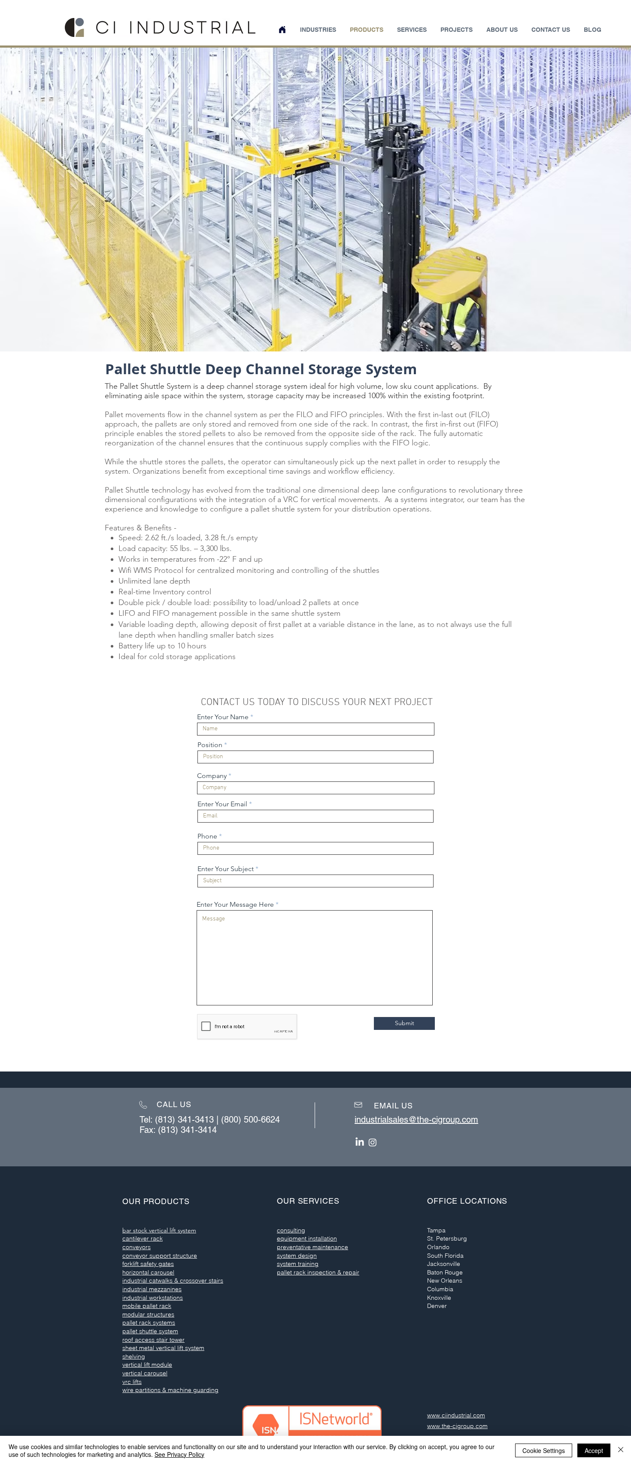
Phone (207, 836)
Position (209, 745)
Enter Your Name (223, 717)
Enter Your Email (222, 804)
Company (212, 775)
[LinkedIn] (360, 1142)
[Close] (621, 1450)
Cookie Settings (543, 1450)
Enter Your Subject (225, 869)
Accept (594, 1450)
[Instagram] (372, 1142)
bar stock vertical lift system (159, 1230)
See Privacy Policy (179, 1454)
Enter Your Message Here (235, 904)
